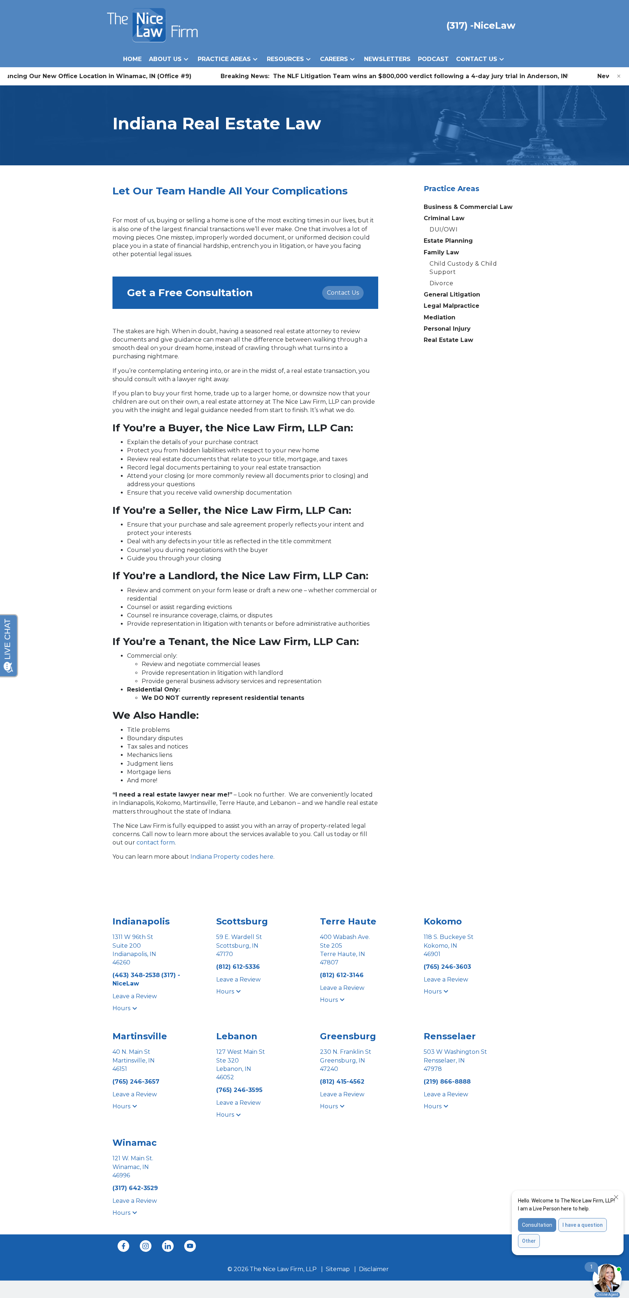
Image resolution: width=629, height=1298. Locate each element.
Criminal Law (444, 218)
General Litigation (452, 294)
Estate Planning (448, 240)
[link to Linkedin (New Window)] (168, 1246)
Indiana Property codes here (231, 856)
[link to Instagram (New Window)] (145, 1246)
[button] (186, 59)
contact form (156, 842)
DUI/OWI (444, 229)
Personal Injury (447, 328)
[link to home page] (152, 24)
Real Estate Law (448, 339)
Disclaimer (374, 1269)
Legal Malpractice (451, 305)
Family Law (441, 252)
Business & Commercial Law (468, 206)
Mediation (439, 317)
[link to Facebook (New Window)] (123, 1246)
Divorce (441, 283)
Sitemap (338, 1269)
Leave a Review (134, 996)
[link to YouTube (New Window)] (190, 1246)
